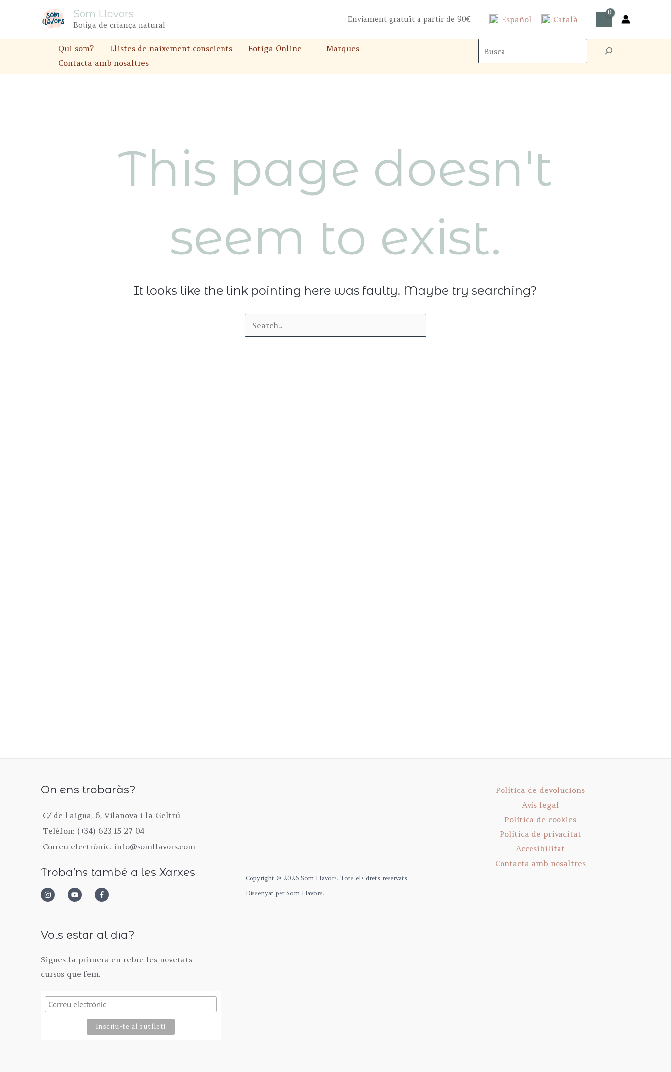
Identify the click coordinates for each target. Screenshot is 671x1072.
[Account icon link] (625, 19)
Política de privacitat (540, 834)
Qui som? (76, 48)
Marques (342, 48)
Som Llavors (103, 14)
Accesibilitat (540, 848)
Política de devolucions (540, 790)
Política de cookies (540, 819)
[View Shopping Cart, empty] (604, 19)
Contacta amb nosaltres (103, 63)
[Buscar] (608, 51)
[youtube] (80, 895)
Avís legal (540, 805)
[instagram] (53, 895)
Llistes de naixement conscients (171, 48)
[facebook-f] (104, 895)
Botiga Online (275, 48)
